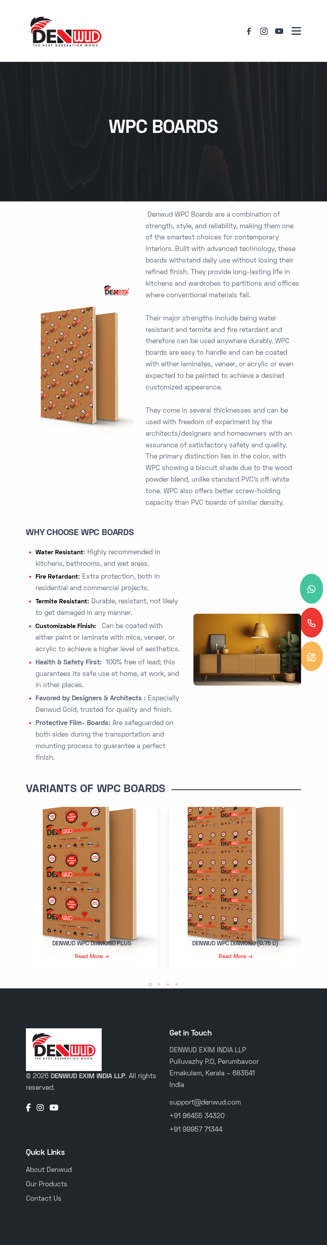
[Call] (311, 623)
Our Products (46, 1185)
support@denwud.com (205, 1103)
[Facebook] (28, 1108)
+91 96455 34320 (197, 1116)
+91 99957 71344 (196, 1130)
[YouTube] (54, 1108)
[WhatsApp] (311, 589)
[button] (150, 984)
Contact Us (43, 1199)
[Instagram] (40, 1108)
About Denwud (49, 1170)
